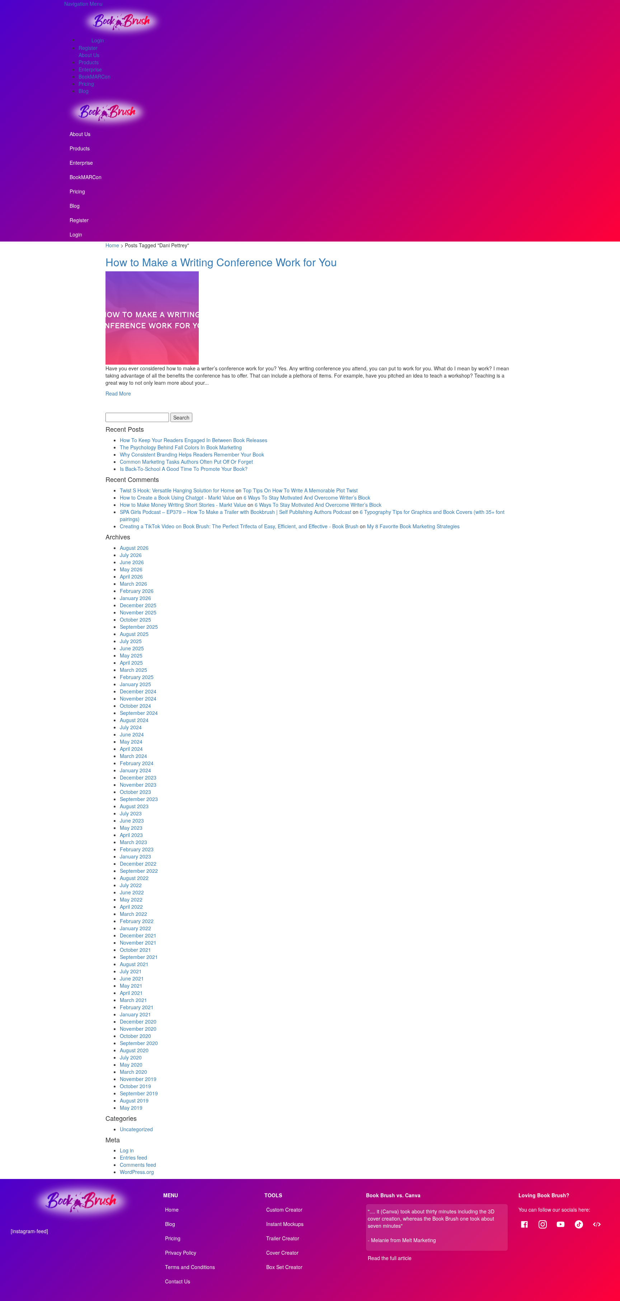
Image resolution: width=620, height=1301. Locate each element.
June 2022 (132, 892)
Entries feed (133, 1157)
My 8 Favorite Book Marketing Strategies (413, 526)
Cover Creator (282, 1252)
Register (88, 47)
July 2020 (131, 1057)
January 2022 (135, 928)
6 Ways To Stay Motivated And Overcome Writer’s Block (307, 497)
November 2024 (138, 698)
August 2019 (134, 1100)
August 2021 (134, 964)
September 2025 (139, 626)
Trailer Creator (282, 1238)
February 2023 (137, 849)
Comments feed (138, 1164)
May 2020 (131, 1064)
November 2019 (138, 1078)
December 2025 (138, 605)
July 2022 (131, 885)
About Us (89, 55)
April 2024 (131, 748)
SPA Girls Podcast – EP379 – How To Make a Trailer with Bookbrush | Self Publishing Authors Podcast (235, 511)
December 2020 (138, 1021)
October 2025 (135, 619)
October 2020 (135, 1035)
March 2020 (133, 1071)
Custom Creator (284, 1209)
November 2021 (138, 942)
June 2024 (132, 734)
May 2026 (131, 569)
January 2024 (135, 770)
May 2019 (131, 1107)
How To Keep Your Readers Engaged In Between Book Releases (193, 440)
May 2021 (131, 985)
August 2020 (134, 1050)
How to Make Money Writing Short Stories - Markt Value (183, 504)
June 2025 (132, 648)
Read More (118, 393)
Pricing (86, 83)
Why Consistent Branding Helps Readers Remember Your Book (192, 454)
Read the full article (390, 1258)
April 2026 (131, 576)
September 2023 (139, 798)
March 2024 (133, 755)
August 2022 (134, 877)
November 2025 (138, 612)
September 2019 (139, 1093)
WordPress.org (137, 1171)
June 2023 (132, 820)
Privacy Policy (180, 1252)
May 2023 (131, 827)
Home (112, 245)
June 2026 (132, 562)
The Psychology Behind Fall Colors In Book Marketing (181, 447)
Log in (127, 1150)
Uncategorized (136, 1129)
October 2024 (135, 705)
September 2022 (139, 870)
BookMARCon (95, 76)
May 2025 (131, 655)
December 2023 (138, 777)
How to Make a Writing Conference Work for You (222, 262)
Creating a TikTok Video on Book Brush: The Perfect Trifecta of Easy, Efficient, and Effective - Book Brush (239, 526)
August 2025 (134, 633)
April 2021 (131, 992)
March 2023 (133, 842)
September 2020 (139, 1043)
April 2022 (131, 906)
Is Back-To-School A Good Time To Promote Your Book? (184, 468)
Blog (84, 90)
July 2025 (131, 641)
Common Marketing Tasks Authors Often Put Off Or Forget (186, 461)
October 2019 (135, 1086)
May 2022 (131, 899)
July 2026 (131, 554)
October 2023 (135, 791)
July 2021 (131, 971)
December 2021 (138, 935)
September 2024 (139, 712)
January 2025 (135, 684)
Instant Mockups (285, 1223)
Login (97, 40)
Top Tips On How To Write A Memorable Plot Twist (300, 490)
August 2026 (134, 547)
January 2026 (135, 598)
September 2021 (139, 956)
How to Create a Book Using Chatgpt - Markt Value (177, 497)
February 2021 (137, 1007)
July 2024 (131, 727)
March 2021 (133, 999)
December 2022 (138, 863)
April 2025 (131, 662)
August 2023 (134, 806)
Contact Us (177, 1281)
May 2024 (131, 741)
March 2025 (133, 669)
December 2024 (138, 691)
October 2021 (135, 949)
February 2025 (137, 676)
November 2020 (138, 1028)
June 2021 (132, 978)
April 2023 (131, 834)
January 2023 (135, 856)
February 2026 (137, 590)
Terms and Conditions (190, 1266)
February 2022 (137, 921)
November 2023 (138, 784)
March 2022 (133, 913)
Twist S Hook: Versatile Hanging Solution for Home (177, 490)
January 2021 (135, 1014)
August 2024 (134, 720)
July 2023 (131, 813)
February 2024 (137, 763)
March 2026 (133, 583)
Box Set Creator (284, 1266)
